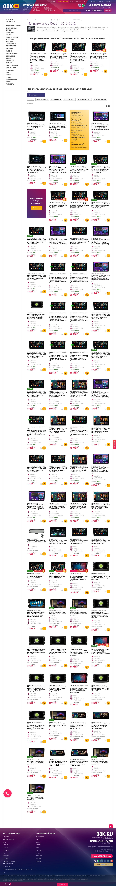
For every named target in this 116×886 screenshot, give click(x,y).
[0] (9, 885)
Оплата (85, 1)
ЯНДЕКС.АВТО (27, 7)
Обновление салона (10, 57)
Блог (71, 1)
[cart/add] (45, 74)
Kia (55, 20)
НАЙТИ (88, 10)
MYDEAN (38, 861)
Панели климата (12, 65)
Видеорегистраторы (12, 25)
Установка (6, 866)
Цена (29, 99)
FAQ (4, 872)
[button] (13, 21)
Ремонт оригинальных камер (11, 79)
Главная (52, 1)
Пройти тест (37, 208)
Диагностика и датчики (11, 29)
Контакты (108, 1)
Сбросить (30, 103)
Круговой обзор (11, 53)
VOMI (35, 9)
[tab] (13, 21)
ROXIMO (46, 7)
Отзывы (6, 858)
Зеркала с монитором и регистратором (11, 44)
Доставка (92, 1)
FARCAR (36, 7)
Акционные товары (9, 861)
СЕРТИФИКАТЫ (49, 10)
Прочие (8, 75)
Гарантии (100, 1)
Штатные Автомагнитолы (42, 20)
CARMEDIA (37, 10)
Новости (78, 1)
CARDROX (26, 9)
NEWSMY (38, 858)
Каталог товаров (63, 1)
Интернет (9, 48)
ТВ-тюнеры (10, 84)
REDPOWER (48, 9)
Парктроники (11, 68)
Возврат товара (8, 864)
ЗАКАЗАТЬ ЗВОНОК (97, 10)
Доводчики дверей (10, 34)
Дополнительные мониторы (12, 38)
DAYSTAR (26, 10)
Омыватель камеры (10, 62)
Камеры (9, 51)
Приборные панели (10, 71)
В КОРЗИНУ (114, 444)
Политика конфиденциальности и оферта (17, 869)
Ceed (61, 20)
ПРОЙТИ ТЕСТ (62, 884)
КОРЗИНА (107, 10)
